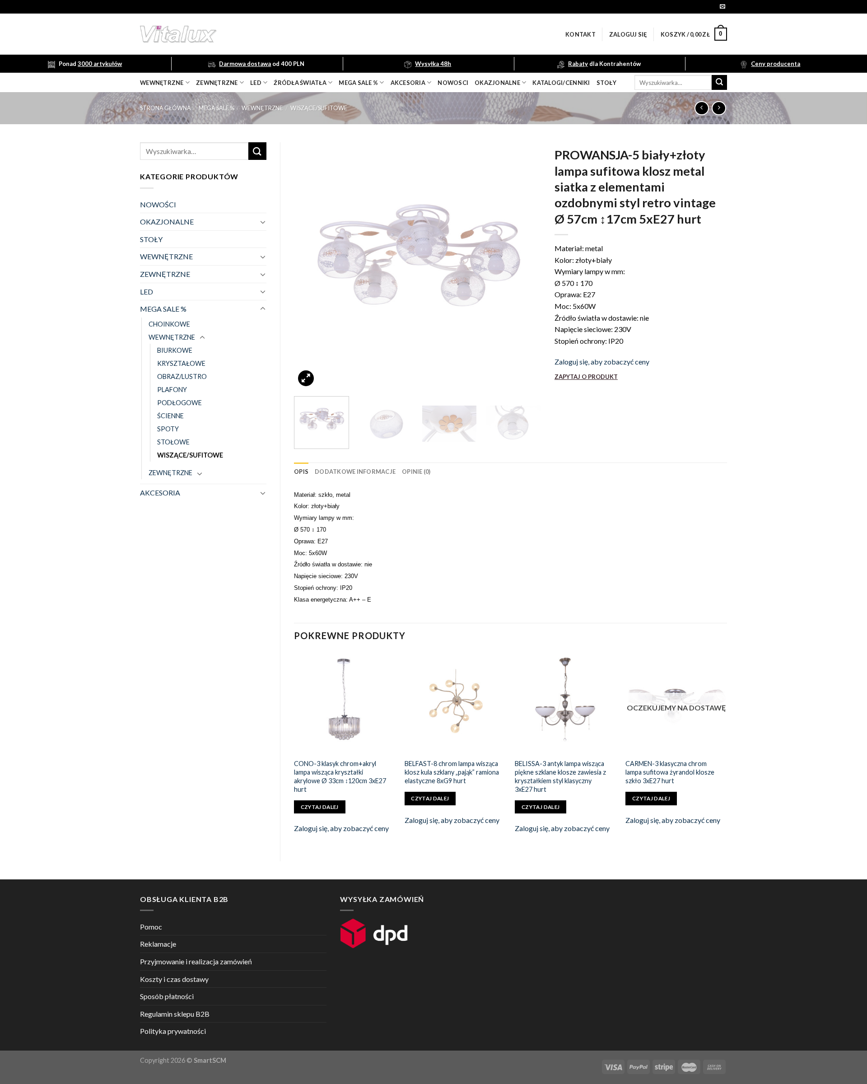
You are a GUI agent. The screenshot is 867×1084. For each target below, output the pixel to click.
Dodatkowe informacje (355, 471)
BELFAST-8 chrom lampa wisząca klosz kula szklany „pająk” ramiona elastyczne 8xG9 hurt (452, 772)
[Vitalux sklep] (298, 34)
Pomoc (151, 926)
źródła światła (300, 82)
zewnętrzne (217, 82)
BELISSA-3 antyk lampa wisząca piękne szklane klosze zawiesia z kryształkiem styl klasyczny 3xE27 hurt (560, 776)
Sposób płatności (167, 996)
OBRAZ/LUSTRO (182, 376)
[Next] (525, 265)
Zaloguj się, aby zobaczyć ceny (602, 361)
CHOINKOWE (169, 324)
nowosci (453, 82)
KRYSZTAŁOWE (181, 363)
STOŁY (151, 239)
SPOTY (168, 429)
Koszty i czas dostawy (174, 979)
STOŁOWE (173, 442)
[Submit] (719, 82)
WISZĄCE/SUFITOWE (318, 108)
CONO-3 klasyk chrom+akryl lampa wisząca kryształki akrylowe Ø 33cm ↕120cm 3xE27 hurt (340, 776)
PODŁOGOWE (179, 402)
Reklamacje (158, 943)
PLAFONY (172, 389)
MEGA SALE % (216, 108)
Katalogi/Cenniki (561, 82)
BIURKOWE (174, 350)
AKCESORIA (160, 492)
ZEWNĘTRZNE (165, 274)
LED (255, 82)
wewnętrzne (162, 82)
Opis (301, 471)
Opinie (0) (416, 471)
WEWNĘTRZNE (262, 108)
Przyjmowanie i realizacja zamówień (196, 961)
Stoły (606, 82)
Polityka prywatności (173, 1031)
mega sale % (358, 82)
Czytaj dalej (320, 807)
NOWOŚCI (158, 204)
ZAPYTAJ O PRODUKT (586, 376)
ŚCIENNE (170, 416)
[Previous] (310, 265)
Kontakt (580, 34)
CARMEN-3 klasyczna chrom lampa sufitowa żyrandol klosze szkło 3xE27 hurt (669, 772)
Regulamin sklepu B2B (175, 1013)
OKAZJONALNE (497, 82)
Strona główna (165, 108)
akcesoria (408, 82)
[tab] (301, 472)
